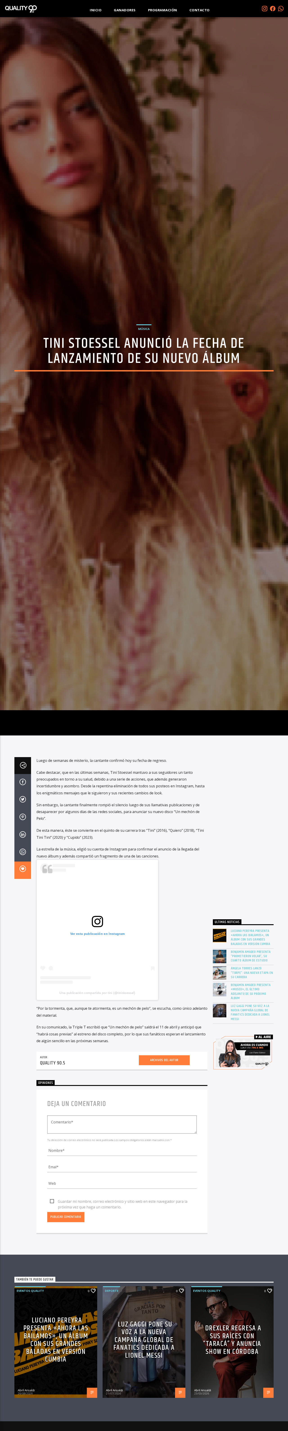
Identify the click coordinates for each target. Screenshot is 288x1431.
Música (144, 360)
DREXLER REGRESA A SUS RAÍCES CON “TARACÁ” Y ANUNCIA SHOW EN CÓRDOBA (232, 1408)
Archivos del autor (164, 1128)
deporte (111, 1359)
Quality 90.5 (52, 1131)
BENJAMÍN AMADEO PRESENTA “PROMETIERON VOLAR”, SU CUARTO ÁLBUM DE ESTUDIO (251, 1024)
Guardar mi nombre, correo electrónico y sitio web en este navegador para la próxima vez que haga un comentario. (122, 1270)
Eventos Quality (30, 1359)
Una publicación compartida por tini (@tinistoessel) (97, 1061)
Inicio (95, 10)
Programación (162, 10)
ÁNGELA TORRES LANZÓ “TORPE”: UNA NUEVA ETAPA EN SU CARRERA (252, 1041)
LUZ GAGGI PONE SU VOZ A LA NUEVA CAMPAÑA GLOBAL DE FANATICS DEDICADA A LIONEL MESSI (250, 1080)
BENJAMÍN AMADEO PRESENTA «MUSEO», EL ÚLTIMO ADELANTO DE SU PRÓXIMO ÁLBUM (251, 1059)
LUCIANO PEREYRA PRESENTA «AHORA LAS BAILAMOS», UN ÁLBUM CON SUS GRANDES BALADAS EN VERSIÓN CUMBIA (250, 1005)
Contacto (199, 10)
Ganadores (125, 10)
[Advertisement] (243, 903)
